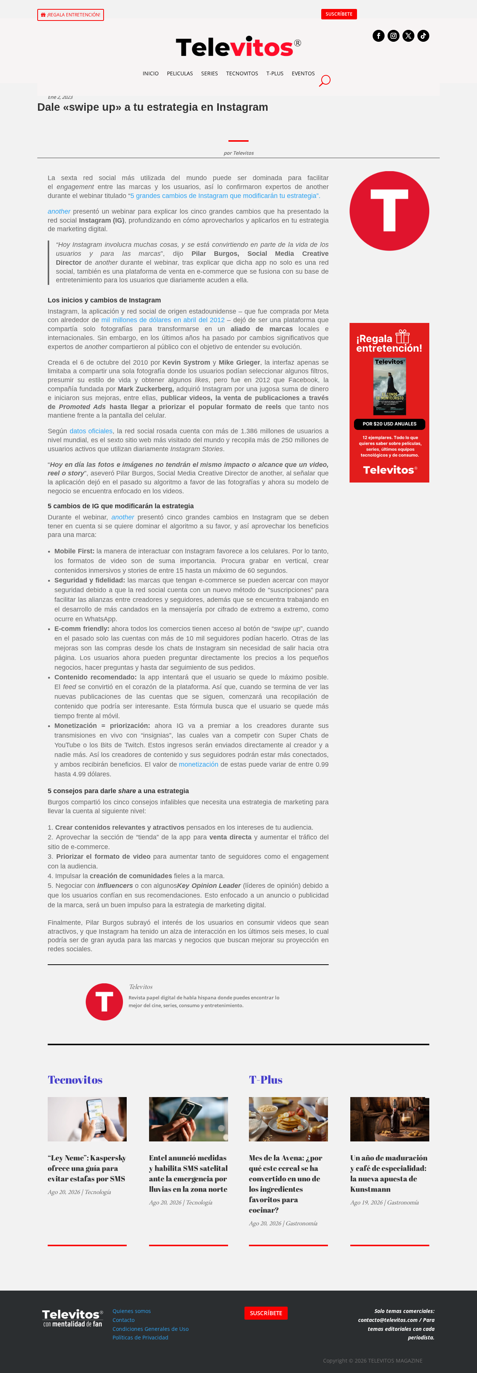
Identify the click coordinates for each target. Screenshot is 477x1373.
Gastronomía (301, 1223)
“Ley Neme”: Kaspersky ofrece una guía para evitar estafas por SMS (87, 1168)
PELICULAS (180, 73)
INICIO (151, 73)
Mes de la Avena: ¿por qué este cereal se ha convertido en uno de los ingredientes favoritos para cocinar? (285, 1184)
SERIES (209, 73)
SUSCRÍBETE (339, 14)
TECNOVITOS (242, 73)
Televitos (243, 153)
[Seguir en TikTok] (423, 36)
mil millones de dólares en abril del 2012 (163, 320)
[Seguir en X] (408, 36)
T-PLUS (275, 73)
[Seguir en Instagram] (393, 36)
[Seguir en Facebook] (379, 36)
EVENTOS (303, 73)
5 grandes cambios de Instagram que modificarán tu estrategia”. (226, 195)
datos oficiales (91, 431)
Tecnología (97, 1192)
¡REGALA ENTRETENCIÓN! (73, 15)
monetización (198, 764)
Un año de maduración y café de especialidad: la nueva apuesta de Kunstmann (388, 1173)
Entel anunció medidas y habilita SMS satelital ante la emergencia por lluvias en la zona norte (188, 1173)
